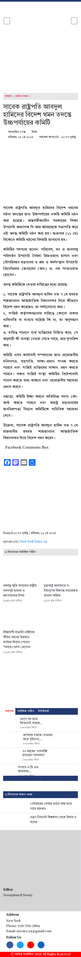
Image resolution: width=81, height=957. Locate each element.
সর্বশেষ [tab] (9, 711)
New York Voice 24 (33, 541)
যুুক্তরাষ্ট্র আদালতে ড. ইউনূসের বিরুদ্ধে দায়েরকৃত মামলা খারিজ (61, 590)
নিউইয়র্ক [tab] (43, 711)
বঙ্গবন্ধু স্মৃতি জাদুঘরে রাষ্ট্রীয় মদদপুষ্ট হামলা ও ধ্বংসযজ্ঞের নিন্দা (20, 590)
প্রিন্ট (34, 132)
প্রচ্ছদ (8, 96)
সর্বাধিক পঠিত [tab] (25, 711)
